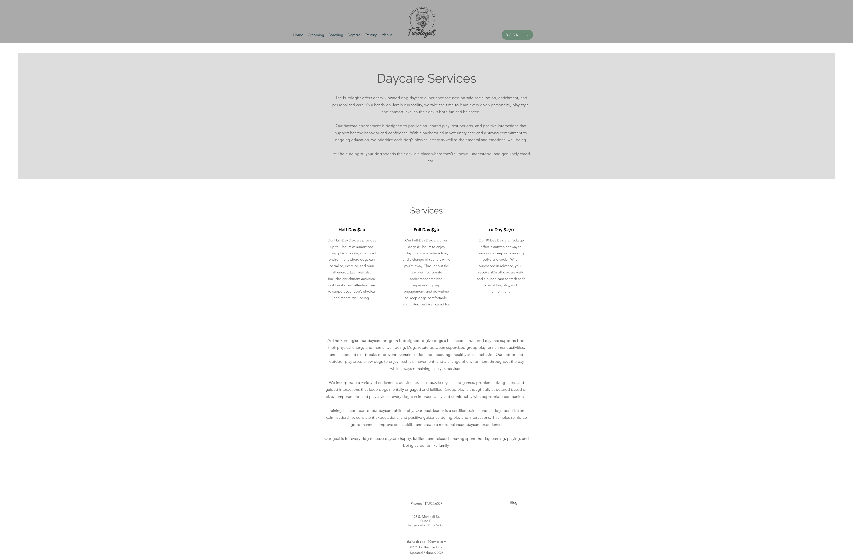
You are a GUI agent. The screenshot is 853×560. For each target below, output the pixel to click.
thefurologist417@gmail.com (426, 542)
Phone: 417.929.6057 (426, 503)
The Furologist (433, 547)
